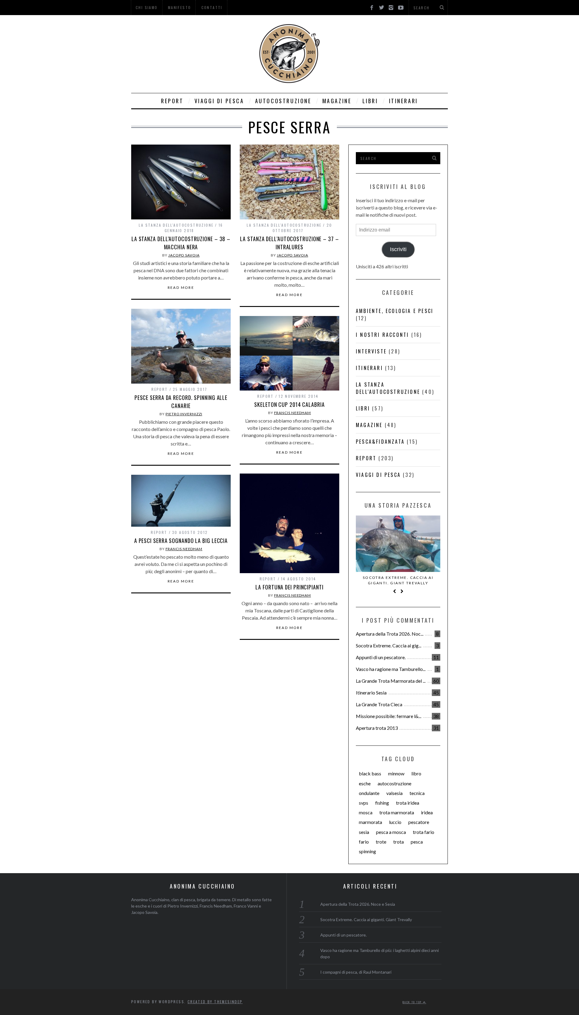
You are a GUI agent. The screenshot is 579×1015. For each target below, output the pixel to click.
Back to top (413, 1002)
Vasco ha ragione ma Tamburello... (391, 669)
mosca (365, 812)
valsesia (394, 793)
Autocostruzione (283, 101)
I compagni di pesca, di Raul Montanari (355, 972)
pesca (417, 841)
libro (416, 773)
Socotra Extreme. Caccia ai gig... (388, 645)
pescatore (418, 822)
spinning (367, 851)
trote (381, 841)
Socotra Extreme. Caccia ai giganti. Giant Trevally (398, 580)
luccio (395, 822)
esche (365, 783)
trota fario (423, 832)
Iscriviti (398, 249)
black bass (370, 773)
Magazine (337, 101)
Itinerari (403, 101)
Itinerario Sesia (371, 692)
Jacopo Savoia (184, 255)
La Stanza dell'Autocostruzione (176, 225)
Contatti (212, 7)
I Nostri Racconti (382, 334)
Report (172, 101)
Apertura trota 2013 (377, 728)
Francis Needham (292, 412)
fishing (382, 803)
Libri (370, 101)
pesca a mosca (391, 832)
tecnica (417, 793)
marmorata (370, 822)
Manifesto (179, 7)
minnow (396, 773)
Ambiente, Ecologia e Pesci (394, 310)
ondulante (369, 793)
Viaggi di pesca (219, 101)
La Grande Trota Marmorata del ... (391, 681)
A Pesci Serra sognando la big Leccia (181, 540)
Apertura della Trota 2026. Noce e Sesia (357, 904)
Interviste (371, 351)
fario (364, 841)
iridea (427, 812)
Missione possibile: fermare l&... (388, 716)
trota (398, 841)
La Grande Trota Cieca (379, 704)
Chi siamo (147, 7)
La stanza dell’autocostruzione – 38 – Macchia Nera (180, 243)
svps (363, 803)
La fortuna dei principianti (289, 587)
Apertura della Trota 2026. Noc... (389, 634)
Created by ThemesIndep (215, 1001)
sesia (364, 832)
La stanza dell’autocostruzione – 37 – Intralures (289, 243)
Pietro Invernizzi (184, 414)
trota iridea (407, 803)
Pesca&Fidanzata (380, 441)
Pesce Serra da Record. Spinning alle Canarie (180, 402)
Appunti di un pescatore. (381, 657)
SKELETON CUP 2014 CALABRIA (289, 404)
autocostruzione (394, 783)
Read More (181, 287)
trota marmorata (396, 812)
